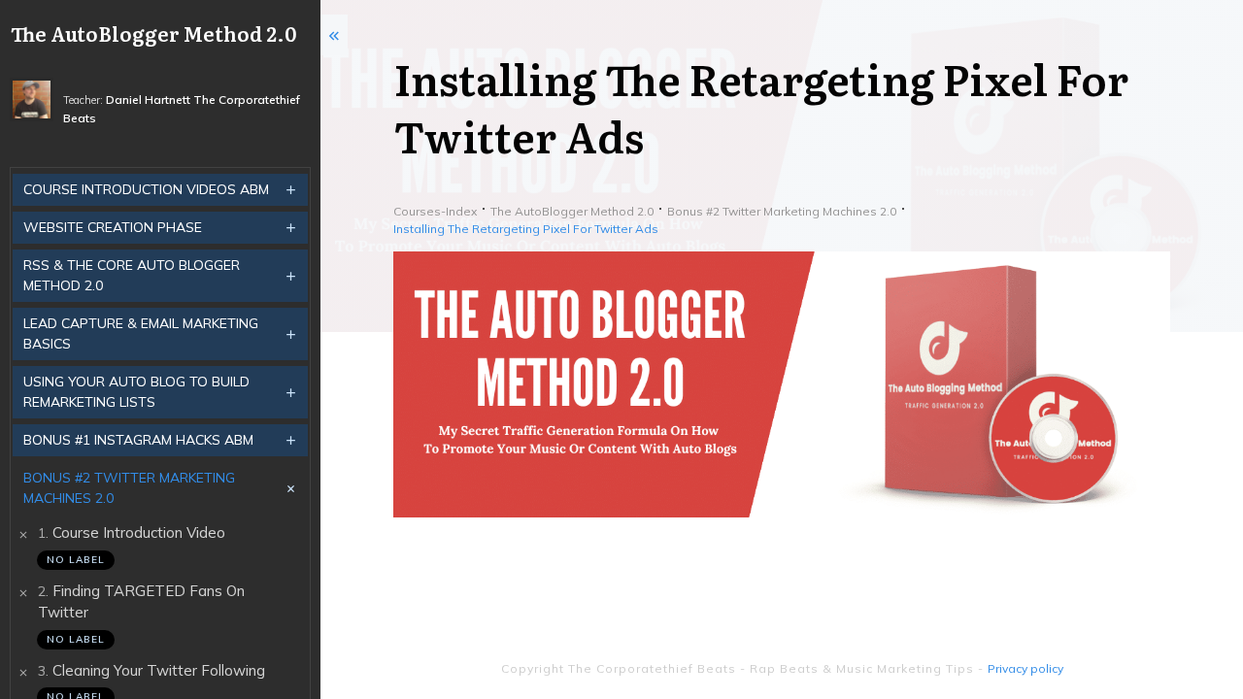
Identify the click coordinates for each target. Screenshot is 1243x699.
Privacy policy (1025, 668)
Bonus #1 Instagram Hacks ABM (138, 440)
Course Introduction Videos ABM (146, 189)
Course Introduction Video (138, 532)
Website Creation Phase (112, 227)
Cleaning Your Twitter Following (158, 670)
